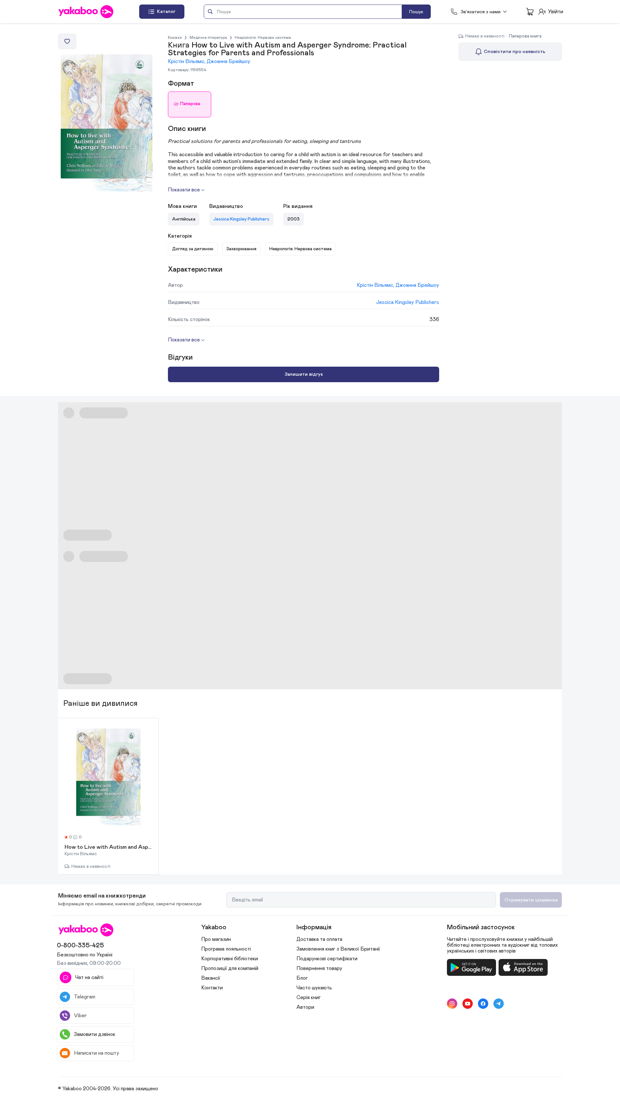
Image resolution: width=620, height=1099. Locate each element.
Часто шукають (314, 987)
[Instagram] (452, 1003)
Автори (305, 1007)
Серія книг (308, 997)
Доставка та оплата (319, 939)
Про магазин (216, 939)
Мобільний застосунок (481, 927)
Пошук (416, 11)
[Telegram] (498, 1003)
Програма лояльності (226, 949)
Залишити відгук (303, 374)
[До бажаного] (67, 41)
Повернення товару (319, 968)
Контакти (212, 987)
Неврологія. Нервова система (263, 37)
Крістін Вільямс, (187, 61)
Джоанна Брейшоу (228, 61)
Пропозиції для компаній (229, 968)
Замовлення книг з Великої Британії (338, 949)
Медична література (208, 37)
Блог (302, 978)
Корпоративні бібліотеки (229, 958)
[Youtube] (467, 1003)
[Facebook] (483, 1003)
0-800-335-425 (80, 945)
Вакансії (210, 978)
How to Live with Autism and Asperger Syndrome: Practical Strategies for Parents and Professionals (108, 847)
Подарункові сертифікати (326, 958)
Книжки (175, 37)
